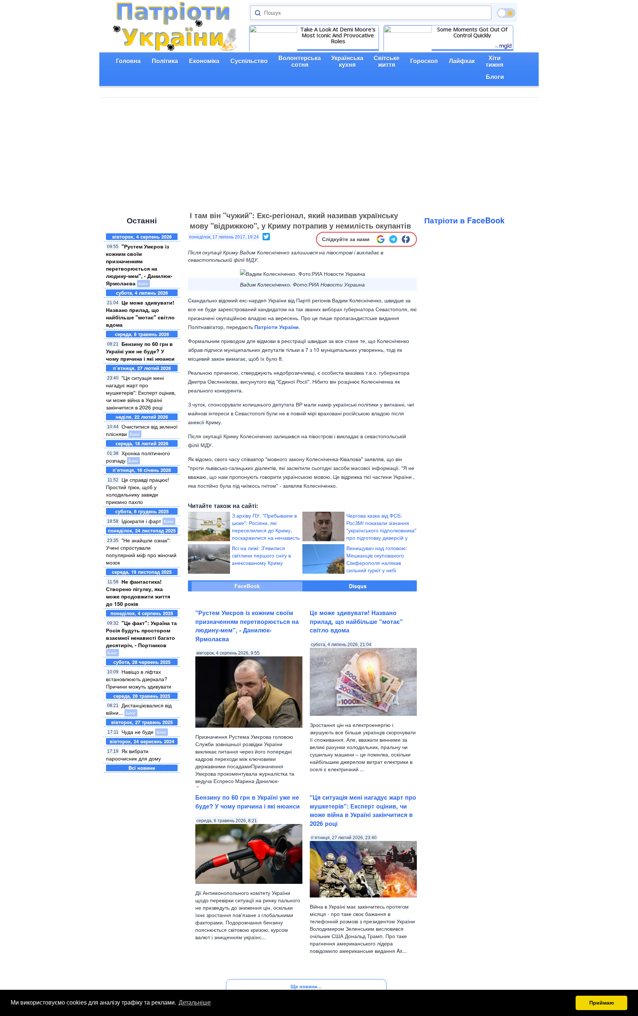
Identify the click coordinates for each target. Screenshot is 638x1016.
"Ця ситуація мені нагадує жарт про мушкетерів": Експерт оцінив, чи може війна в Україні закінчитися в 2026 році (141, 392)
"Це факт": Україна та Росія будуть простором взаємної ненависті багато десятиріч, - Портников (141, 634)
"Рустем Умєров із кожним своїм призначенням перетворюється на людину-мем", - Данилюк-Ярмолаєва (139, 265)
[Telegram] (393, 239)
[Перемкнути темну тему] (506, 13)
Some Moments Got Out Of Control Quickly (472, 32)
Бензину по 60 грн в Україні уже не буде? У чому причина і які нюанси (140, 351)
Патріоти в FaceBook (464, 220)
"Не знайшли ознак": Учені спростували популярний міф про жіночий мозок (141, 551)
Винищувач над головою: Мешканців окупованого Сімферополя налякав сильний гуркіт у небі (376, 559)
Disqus (358, 586)
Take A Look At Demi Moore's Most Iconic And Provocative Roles (337, 35)
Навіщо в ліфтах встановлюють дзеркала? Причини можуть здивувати (138, 679)
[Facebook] (406, 239)
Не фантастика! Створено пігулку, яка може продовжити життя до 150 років (138, 592)
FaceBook (247, 586)
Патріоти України (276, 326)
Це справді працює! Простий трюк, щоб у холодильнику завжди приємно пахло (137, 490)
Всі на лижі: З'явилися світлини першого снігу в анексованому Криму (261, 555)
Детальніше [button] (195, 1002)
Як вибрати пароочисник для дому (133, 754)
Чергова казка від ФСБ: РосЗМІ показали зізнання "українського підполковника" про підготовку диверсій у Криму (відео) (381, 530)
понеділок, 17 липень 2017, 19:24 (224, 237)
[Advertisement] (319, 153)
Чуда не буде (137, 731)
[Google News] (380, 239)
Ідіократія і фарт (141, 521)
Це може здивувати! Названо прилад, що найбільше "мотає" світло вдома (140, 313)
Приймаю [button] (601, 1003)
